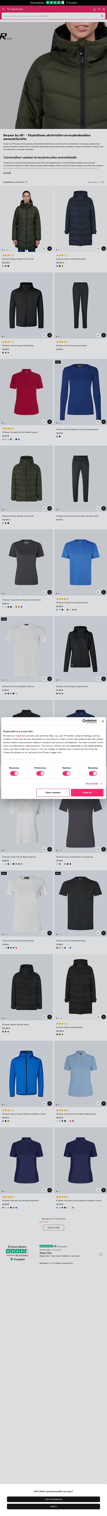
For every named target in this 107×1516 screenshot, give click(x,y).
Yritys (53, 1507)
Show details (92, 784)
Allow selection (53, 792)
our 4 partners (18, 736)
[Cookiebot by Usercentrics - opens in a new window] (84, 721)
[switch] (40, 774)
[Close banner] (103, 721)
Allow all (87, 792)
